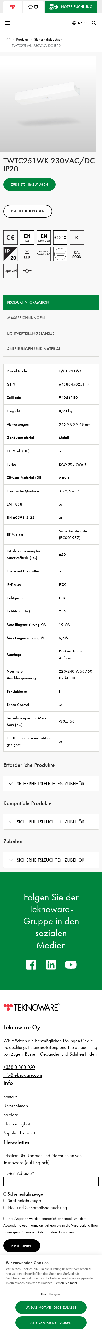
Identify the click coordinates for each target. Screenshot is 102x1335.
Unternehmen (15, 1105)
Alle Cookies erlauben (50, 1323)
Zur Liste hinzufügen (29, 184)
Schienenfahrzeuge (24, 1194)
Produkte (22, 39)
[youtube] (71, 964)
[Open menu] (8, 23)
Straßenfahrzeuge (23, 1200)
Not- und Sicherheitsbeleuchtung (36, 1207)
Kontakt (10, 1096)
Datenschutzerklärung (52, 1232)
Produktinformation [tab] (28, 302)
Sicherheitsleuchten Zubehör (50, 784)
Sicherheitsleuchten (48, 39)
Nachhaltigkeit (16, 1124)
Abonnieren (21, 1246)
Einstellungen (50, 1294)
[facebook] (31, 964)
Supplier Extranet (19, 1133)
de (80, 22)
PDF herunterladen (28, 211)
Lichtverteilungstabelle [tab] (31, 333)
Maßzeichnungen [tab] (26, 317)
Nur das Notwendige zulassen (51, 1307)
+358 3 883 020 (19, 1067)
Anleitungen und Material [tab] (33, 348)
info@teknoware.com (22, 1075)
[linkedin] (51, 964)
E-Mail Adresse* (18, 1173)
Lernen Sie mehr (66, 1283)
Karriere (10, 1114)
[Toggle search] (94, 23)
